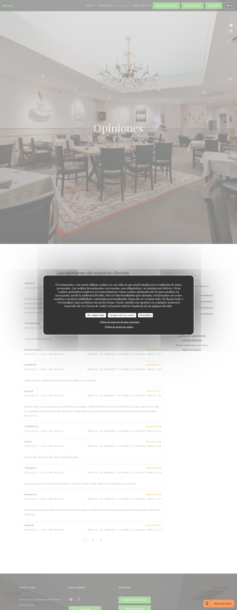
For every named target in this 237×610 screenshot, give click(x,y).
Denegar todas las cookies (122, 315)
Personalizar (145, 315)
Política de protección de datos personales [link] (120, 322)
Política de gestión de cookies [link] (119, 327)
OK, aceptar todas (95, 315)
